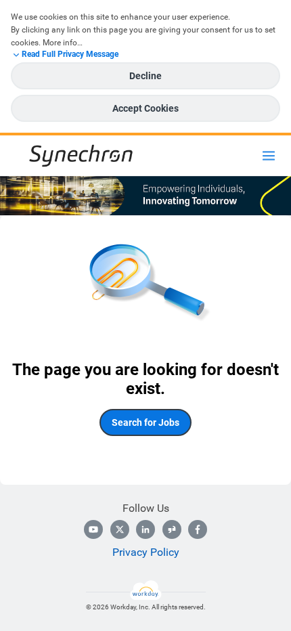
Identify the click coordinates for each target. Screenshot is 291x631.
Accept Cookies (145, 108)
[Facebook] (197, 529)
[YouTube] (93, 529)
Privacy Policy (145, 552)
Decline (145, 75)
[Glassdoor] (171, 529)
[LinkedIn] (145, 529)
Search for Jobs (145, 422)
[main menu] (268, 155)
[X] (119, 529)
